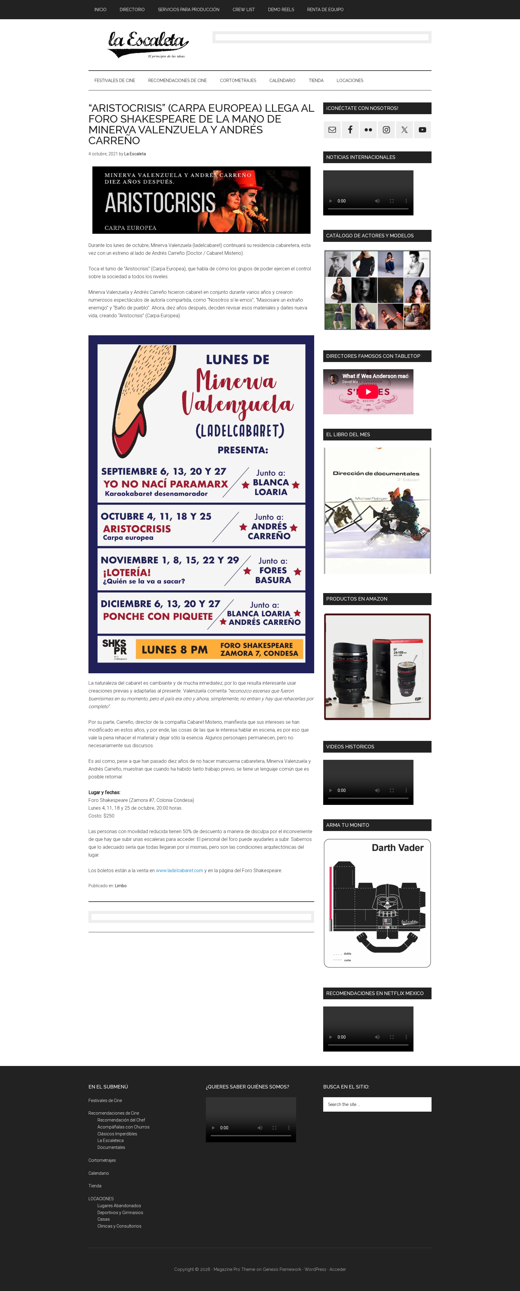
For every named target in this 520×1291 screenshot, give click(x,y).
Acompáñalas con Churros (124, 1127)
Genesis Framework (282, 1269)
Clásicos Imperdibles (117, 1133)
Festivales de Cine (105, 1100)
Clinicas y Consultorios (119, 1226)
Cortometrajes (102, 1160)
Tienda (94, 1185)
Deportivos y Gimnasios (120, 1212)
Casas (104, 1219)
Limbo (121, 885)
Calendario (98, 1173)
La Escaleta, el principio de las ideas (145, 44)
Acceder (338, 1269)
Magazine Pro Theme (234, 1269)
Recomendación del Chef (121, 1120)
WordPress (315, 1269)
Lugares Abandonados (119, 1205)
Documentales (111, 1147)
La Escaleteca (111, 1140)
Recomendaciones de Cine (113, 1113)
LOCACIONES (101, 1198)
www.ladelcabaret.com (179, 870)
